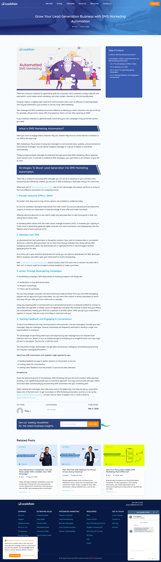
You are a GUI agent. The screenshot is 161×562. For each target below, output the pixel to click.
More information (10, 552)
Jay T (22, 477)
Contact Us (116, 519)
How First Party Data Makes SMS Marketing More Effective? (120, 471)
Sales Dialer (41, 519)
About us (21, 515)
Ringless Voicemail (65, 515)
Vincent (66, 475)
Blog (88, 515)
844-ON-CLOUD (137, 503)
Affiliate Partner (23, 523)
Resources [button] (94, 4)
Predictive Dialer (42, 515)
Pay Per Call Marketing (67, 531)
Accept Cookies (15, 555)
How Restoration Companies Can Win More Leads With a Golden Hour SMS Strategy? (35, 472)
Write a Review (117, 515)
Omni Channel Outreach (67, 527)
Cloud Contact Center (44, 535)
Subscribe (93, 424)
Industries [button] (70, 4)
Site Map (115, 523)
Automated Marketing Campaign (30, 395)
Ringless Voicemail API (94, 527)
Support (21, 519)
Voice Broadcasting (66, 519)
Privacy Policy (23, 535)
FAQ (88, 539)
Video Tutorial (92, 519)
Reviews (115, 527)
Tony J (76, 26)
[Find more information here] (143, 535)
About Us (82, 4)
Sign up (155, 4)
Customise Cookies (29, 555)
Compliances (22, 531)
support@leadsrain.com (26, 397)
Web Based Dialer (43, 527)
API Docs (90, 535)
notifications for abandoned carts (33, 262)
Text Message (51, 409)
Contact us (107, 4)
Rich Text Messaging (66, 523)
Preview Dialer (42, 523)
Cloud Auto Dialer (43, 531)
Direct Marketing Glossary (96, 523)
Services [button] (49, 4)
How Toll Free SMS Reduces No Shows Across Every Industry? (79, 471)
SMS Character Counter (95, 531)
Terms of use (22, 527)
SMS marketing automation (42, 187)
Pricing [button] (59, 4)
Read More (23, 492)
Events (89, 543)
